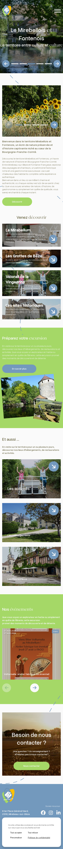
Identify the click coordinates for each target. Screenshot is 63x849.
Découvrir (17, 201)
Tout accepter (16, 833)
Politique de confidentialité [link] (39, 838)
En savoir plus (19, 368)
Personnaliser (16, 838)
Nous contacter (31, 765)
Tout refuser (33, 833)
